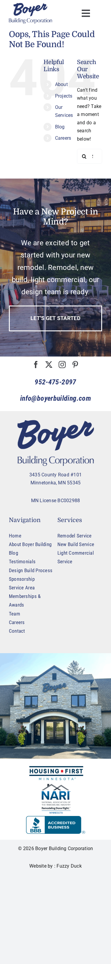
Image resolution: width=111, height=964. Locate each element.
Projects (64, 96)
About (61, 84)
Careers (63, 138)
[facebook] (35, 364)
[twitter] (48, 364)
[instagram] (62, 364)
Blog (60, 127)
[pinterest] (75, 364)
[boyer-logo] (30, 13)
